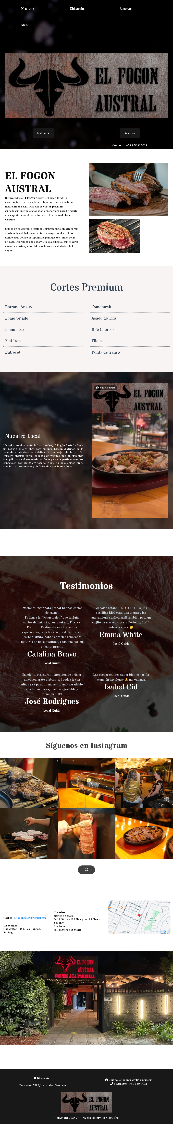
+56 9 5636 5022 (137, 1084)
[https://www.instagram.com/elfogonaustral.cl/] (86, 869)
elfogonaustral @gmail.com (135, 1080)
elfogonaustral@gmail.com (30, 918)
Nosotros (27, 8)
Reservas (126, 8)
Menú (25, 25)
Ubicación (77, 8)
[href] (139, 917)
